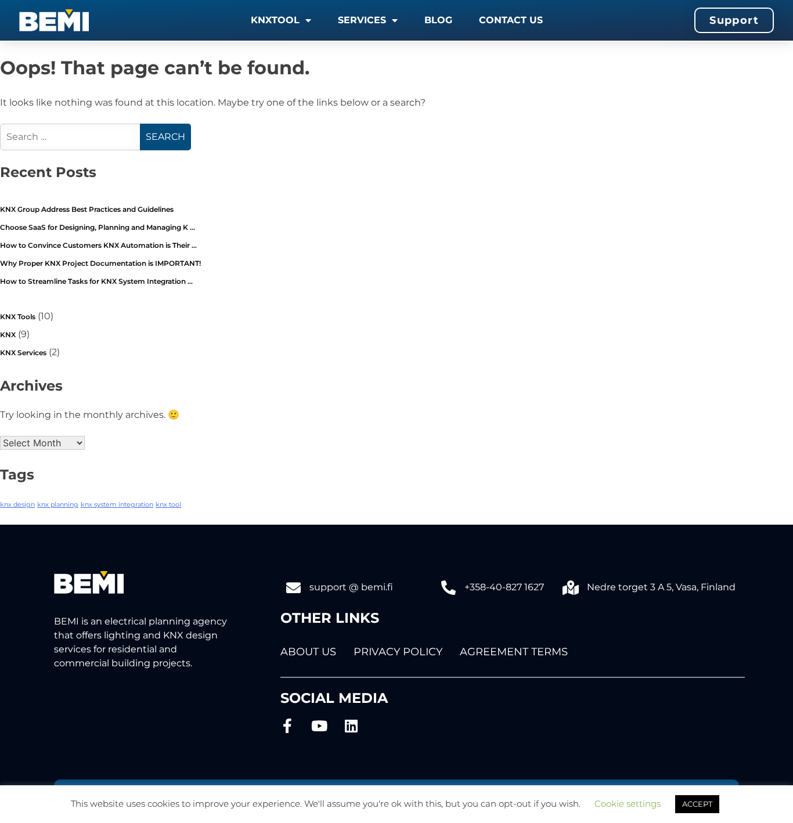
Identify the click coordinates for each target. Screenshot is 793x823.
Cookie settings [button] (627, 803)
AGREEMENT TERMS (514, 651)
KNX (8, 334)
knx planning (57, 504)
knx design (17, 504)
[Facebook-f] (287, 726)
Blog (438, 20)
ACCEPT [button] (697, 803)
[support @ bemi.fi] (293, 587)
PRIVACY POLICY (398, 651)
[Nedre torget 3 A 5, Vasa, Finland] (571, 587)
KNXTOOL (275, 20)
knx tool (168, 504)
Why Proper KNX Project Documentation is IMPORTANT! (100, 263)
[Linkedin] (351, 726)
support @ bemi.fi (351, 587)
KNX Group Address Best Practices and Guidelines (87, 209)
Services (362, 20)
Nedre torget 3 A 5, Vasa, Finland (661, 587)
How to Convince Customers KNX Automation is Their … (98, 245)
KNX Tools (17, 316)
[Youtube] (319, 726)
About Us (308, 651)
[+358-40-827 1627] (448, 587)
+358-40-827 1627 (504, 587)
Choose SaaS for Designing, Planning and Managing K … (97, 227)
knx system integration (117, 504)
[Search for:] (71, 136)
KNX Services (23, 352)
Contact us (511, 20)
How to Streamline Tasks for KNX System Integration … (96, 281)
